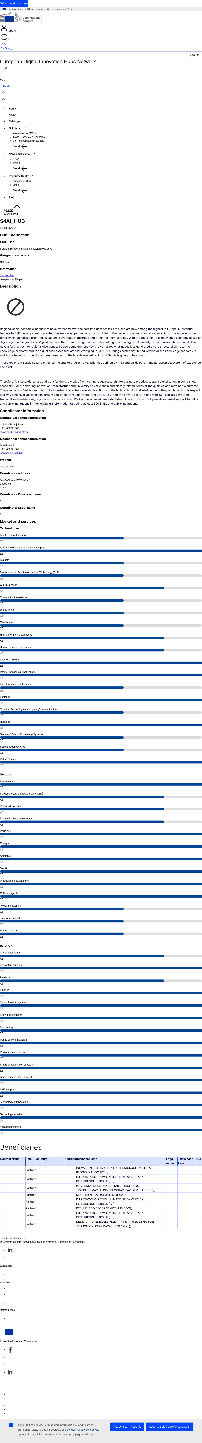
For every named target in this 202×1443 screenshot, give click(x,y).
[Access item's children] (28, 127)
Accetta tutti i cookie (127, 1426)
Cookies (11, 1401)
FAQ (11, 197)
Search (11, 49)
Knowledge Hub (22, 181)
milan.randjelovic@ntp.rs (14, 432)
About (12, 115)
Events (16, 162)
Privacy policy (14, 1405)
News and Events (19, 154)
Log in (12, 30)
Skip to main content (14, 3)
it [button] (8, 39)
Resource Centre (19, 176)
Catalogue (15, 121)
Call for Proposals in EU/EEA (29, 140)
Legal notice (13, 1409)
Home (12, 108)
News (16, 159)
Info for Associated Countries (29, 137)
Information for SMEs (24, 133)
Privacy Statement (16, 1303)
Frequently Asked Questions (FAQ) (25, 1300)
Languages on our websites (21, 1398)
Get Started (15, 128)
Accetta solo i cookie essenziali (169, 1426)
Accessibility (13, 1413)
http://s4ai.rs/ (7, 275)
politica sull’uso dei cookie (82, 1429)
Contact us (12, 1388)
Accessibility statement (19, 1288)
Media (16, 185)
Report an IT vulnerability (20, 1394)
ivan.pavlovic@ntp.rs (11, 453)
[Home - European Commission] (23, 17)
